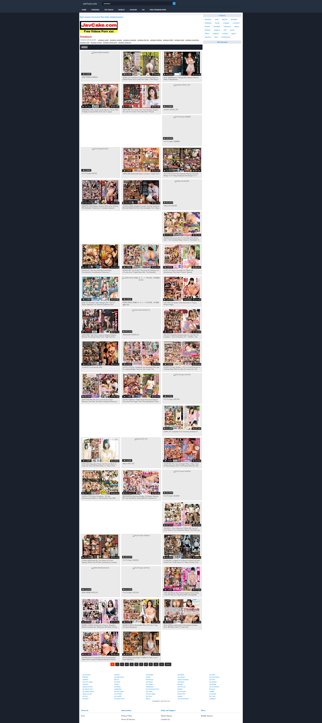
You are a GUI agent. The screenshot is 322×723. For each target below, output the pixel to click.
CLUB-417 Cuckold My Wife (92, 367)
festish (207, 26)
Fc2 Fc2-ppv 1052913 (131, 560)
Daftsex (180, 689)
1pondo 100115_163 (171, 109)
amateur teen (179, 40)
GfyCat (116, 679)
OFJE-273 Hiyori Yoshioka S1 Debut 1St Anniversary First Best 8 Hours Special (178, 271)
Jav (143, 10)
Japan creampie (183, 679)
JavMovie (212, 699)
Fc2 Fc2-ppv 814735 (89, 173)
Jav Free (212, 679)
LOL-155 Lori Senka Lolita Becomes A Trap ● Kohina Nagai (180, 304)
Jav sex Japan (151, 694)
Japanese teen (87, 687)
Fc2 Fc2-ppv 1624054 (171, 496)
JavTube (212, 675)
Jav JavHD (118, 696)
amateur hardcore (124, 43)
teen (216, 37)
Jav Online (181, 677)
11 (161, 664)
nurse (232, 30)
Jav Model (212, 684)
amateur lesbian (156, 40)
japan (236, 26)
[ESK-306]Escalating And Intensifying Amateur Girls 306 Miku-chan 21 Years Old (181, 626)
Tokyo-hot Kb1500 (170, 206)
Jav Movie (149, 682)
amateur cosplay (116, 40)
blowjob (234, 19)
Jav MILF (85, 699)
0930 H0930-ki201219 (90, 592)
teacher (208, 37)
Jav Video (149, 691)
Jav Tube (212, 696)
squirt (233, 33)
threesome (226, 37)
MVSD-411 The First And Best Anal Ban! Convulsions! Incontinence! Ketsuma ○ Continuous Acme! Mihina (96, 272)
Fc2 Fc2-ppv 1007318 (171, 399)
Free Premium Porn (158, 10)
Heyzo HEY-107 (128, 464)
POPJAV (85, 677)
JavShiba (117, 687)
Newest (121, 10)
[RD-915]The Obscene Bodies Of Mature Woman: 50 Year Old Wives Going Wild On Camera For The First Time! (141, 498)
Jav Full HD (86, 675)
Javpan (180, 696)
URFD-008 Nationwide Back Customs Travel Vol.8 (141, 174)
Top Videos (108, 10)
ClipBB (211, 691)
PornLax (212, 689)
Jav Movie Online (88, 691)
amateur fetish (168, 40)
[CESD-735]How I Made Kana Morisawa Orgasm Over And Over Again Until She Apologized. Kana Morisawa (140, 401)
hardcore (227, 26)
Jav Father (149, 684)
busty (217, 23)
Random (133, 10)
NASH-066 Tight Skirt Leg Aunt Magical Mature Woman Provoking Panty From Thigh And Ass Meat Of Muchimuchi (99, 337)
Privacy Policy (126, 716)
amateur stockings (192, 40)
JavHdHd (180, 675)
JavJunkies (149, 675)
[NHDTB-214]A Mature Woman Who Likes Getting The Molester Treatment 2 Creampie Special (100, 207)
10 (156, 664)
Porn (83, 716)
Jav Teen (149, 696)
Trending (95, 10)
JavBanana (150, 687)
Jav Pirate (212, 694)
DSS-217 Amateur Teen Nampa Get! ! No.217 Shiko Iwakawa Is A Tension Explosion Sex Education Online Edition (98, 304)
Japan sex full (87, 694)
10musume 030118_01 (131, 335)
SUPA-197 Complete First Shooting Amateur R (180, 432)
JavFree (117, 675)
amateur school (96, 43)
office (207, 33)
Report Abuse (166, 716)
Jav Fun (85, 696)
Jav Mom (117, 682)
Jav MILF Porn (119, 677)
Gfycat (148, 699)
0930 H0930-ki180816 (90, 77)
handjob (217, 26)
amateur (208, 19)
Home (84, 10)
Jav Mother (213, 682)
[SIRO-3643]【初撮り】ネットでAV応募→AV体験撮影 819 (141, 304)
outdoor (216, 33)
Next (168, 664)
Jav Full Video (119, 691)
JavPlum (85, 684)
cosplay (226, 23)
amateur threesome (110, 43)
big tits (224, 19)
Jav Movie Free (119, 699)
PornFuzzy (149, 679)
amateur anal (84, 43)
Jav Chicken (181, 691)
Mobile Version (207, 716)
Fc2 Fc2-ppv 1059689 (171, 141)
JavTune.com (90, 4)
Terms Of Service (128, 719)
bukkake (208, 23)
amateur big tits (143, 40)
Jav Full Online (214, 677)
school (225, 33)
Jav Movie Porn (87, 689)
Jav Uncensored (183, 699)
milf (225, 30)
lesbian (207, 30)
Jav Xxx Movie (214, 687)
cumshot (236, 23)
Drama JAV (181, 694)
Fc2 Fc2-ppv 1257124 (131, 592)
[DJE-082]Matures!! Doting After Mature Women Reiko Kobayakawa (181, 78)
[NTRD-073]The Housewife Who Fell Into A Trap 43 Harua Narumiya (140, 626)
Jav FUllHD (118, 694)
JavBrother (118, 689)
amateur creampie (129, 40)
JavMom (85, 679)
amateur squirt (103, 40)
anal (216, 19)
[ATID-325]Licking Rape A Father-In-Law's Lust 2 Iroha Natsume (140, 658)
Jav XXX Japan (87, 682)
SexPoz (116, 684)
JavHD (148, 677)
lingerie (217, 30)
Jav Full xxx (181, 687)
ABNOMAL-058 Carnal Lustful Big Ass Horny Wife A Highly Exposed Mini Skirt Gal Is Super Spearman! (100, 112)
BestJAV (180, 684)
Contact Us (165, 719)
